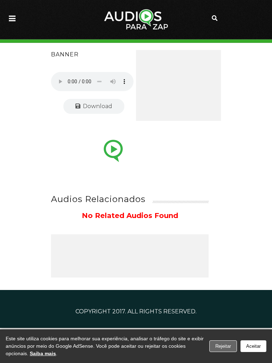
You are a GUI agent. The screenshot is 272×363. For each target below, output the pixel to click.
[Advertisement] (178, 85)
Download (96, 106)
